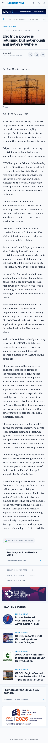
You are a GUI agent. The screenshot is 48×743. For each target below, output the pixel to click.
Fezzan (32, 575)
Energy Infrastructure (17, 570)
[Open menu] (2, 3)
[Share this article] (30, 54)
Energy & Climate (10, 27)
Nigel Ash (7, 53)
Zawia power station (16, 580)
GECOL (34, 570)
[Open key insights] (42, 54)
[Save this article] (36, 54)
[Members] (33, 3)
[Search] (39, 3)
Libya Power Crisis (15, 575)
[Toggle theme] (44, 3)
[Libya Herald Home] (15, 3)
